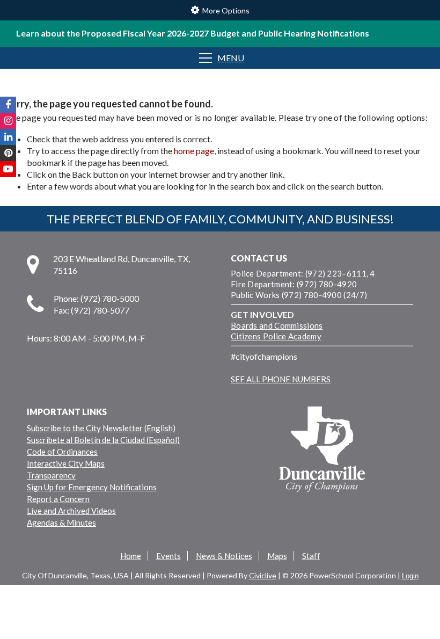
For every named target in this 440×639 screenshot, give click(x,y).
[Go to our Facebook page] (8, 105)
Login (410, 576)
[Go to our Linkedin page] (8, 137)
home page (194, 151)
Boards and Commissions (277, 325)
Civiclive (262, 575)
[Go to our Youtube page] (8, 169)
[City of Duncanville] (322, 450)
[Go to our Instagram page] (8, 121)
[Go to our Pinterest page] (8, 153)
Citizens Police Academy (276, 336)
